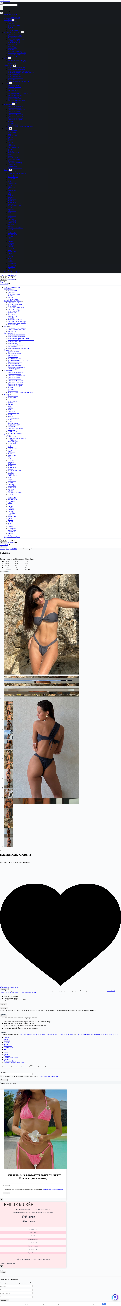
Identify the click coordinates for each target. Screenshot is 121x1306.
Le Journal (11, 450)
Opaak (10, 525)
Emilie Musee (12, 436)
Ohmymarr (11, 465)
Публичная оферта (10, 1061)
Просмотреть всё (13, 396)
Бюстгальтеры (14, 311)
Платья (10, 419)
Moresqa (10, 506)
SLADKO (11, 472)
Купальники (12, 292)
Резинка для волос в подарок (17, 328)
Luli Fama (11, 484)
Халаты (10, 421)
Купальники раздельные (15, 372)
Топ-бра (10, 387)
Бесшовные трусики (14, 358)
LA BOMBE (11, 460)
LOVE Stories (14, 309)
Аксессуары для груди (17, 323)
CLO (9, 459)
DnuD (9, 523)
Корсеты (10, 297)
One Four (10, 520)
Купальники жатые (14, 377)
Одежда (10, 296)
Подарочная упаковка (15, 433)
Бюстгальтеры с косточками (17, 336)
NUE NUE (11, 474)
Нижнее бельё (12, 290)
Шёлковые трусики (14, 369)
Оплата (3, 1016)
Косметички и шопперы (15, 428)
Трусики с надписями (15, 365)
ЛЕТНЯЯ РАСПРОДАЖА (8, 275)
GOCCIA (11, 504)
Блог (5, 1049)
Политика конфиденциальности (14, 1062)
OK (104, 1304)
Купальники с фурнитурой (16, 375)
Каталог (6, 394)
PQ (9, 496)
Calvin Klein (11, 452)
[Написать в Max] (115, 1297)
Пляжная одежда (15, 304)
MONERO (11, 482)
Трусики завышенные (15, 362)
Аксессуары (11, 430)
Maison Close (12, 528)
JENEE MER (12, 487)
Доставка (3, 1008)
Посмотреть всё (13, 324)
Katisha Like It (12, 475)
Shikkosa (10, 447)
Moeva (10, 518)
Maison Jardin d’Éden (14, 470)
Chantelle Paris (12, 448)
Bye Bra (10, 533)
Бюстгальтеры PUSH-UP (15, 341)
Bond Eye (11, 509)
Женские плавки (13, 391)
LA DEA (10, 479)
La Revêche (11, 513)
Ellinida (10, 503)
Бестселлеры (12, 397)
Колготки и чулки (13, 413)
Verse (9, 445)
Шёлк (9, 399)
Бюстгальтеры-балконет (15, 345)
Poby (9, 515)
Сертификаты (8, 1047)
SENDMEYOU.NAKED (15, 492)
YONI (9, 457)
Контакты (7, 1044)
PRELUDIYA (12, 443)
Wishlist (6, 1052)
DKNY (10, 453)
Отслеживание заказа (11, 1057)
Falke (9, 535)
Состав (3, 1004)
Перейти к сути (5, 1)
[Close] (1, 1199)
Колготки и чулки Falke (17, 321)
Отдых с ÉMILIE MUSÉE (12, 287)
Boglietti (10, 521)
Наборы (10, 404)
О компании (8, 1046)
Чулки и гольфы (13, 299)
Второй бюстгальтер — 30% (17, 329)
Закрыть (3, 1272)
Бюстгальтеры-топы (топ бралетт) (18, 348)
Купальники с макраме (15, 385)
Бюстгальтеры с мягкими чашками (19, 338)
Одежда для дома (15, 319)
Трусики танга (12, 355)
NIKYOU (11, 489)
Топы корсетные (13, 346)
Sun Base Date (12, 498)
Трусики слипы (13, 357)
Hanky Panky (12, 455)
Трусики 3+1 (12, 331)
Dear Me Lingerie (13, 442)
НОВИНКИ (8, 289)
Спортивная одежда (14, 294)
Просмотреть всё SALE (112, 1034)
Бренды (6, 435)
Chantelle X (11, 526)
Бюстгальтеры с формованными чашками (21, 340)
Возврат (6, 1059)
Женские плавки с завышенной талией (20, 392)
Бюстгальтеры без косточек (16, 335)
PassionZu (11, 462)
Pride (9, 477)
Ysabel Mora (11, 532)
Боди (11, 318)
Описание (4, 989)
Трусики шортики (13, 363)
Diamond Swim (12, 499)
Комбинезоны (12, 426)
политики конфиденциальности (50, 1076)
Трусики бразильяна (14, 353)
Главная (6, 1037)
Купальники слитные (14, 374)
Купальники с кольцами (15, 382)
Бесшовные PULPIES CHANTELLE (19, 360)
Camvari (10, 511)
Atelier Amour (12, 530)
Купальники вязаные (14, 379)
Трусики (12, 312)
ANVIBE (10, 491)
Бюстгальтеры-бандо (14, 343)
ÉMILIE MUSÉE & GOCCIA (17, 438)
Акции (6, 326)
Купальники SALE (53, 1034)
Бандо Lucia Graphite (12, 992)
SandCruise (11, 508)
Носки (10, 414)
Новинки (7, 1041)
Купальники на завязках (15, 384)
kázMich (10, 469)
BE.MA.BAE (12, 486)
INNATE (10, 494)
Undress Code (12, 516)
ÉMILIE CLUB (12, 431)
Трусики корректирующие (16, 367)
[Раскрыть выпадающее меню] (13, 289)
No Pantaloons (12, 464)
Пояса (11, 314)
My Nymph (11, 501)
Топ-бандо (11, 389)
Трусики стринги (13, 352)
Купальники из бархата (15, 380)
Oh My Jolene (12, 467)
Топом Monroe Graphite (28, 992)
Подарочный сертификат (12, 537)
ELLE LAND (12, 481)
